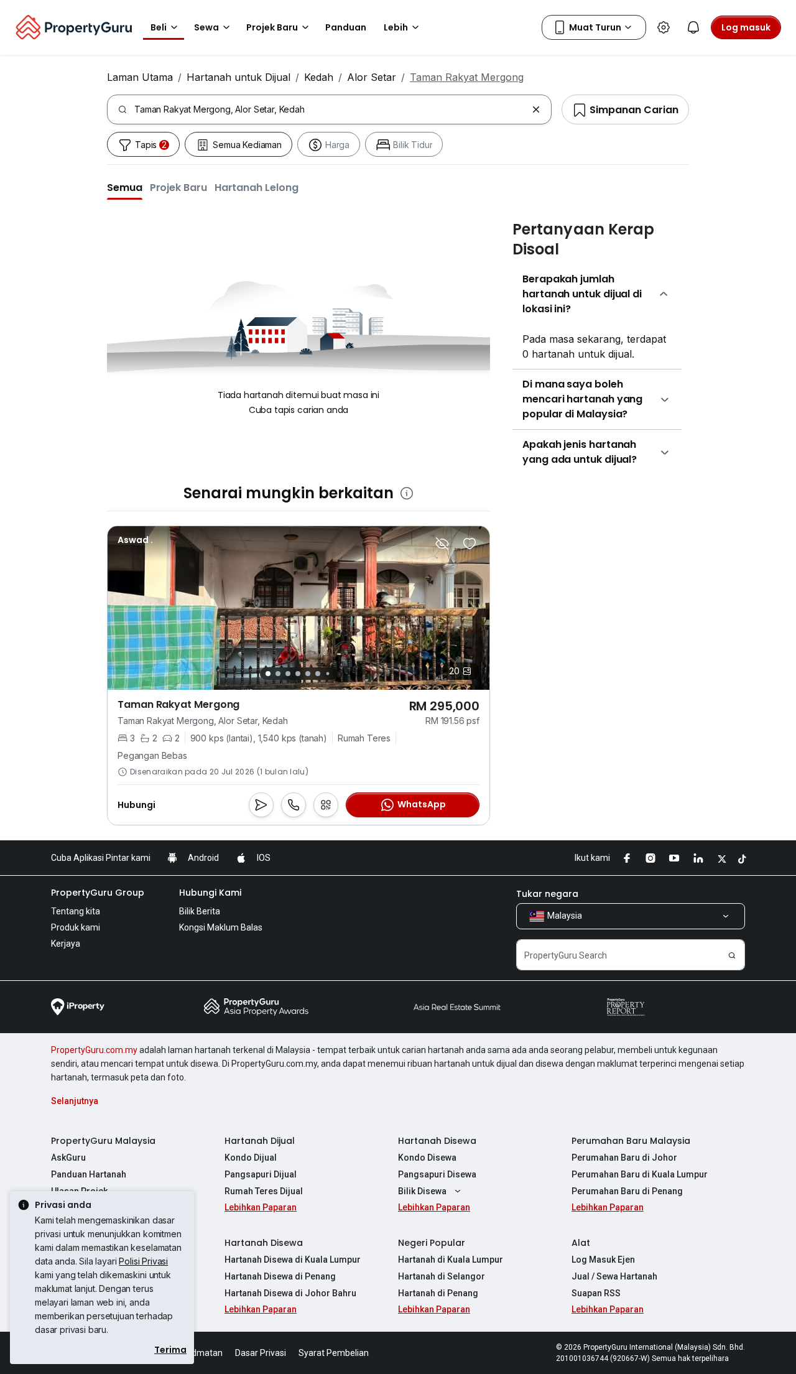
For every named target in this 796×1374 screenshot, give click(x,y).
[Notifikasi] (693, 27)
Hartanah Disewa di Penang (280, 1276)
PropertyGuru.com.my (94, 1050)
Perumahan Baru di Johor (624, 1158)
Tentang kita (75, 911)
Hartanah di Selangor (441, 1276)
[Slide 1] (268, 673)
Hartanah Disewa (437, 1141)
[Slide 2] (277, 673)
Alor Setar (371, 77)
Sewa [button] (206, 27)
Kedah (318, 77)
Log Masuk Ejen (603, 1260)
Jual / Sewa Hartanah (614, 1276)
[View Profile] (135, 540)
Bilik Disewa (422, 1191)
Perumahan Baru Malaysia (631, 1141)
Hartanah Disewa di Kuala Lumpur (292, 1260)
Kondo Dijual (250, 1158)
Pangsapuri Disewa (437, 1174)
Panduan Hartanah (88, 1174)
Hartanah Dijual (259, 1141)
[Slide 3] (287, 673)
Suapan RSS (596, 1293)
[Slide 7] (327, 673)
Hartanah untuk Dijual (238, 77)
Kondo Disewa (427, 1158)
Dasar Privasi (260, 1353)
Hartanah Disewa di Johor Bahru (290, 1293)
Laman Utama (140, 77)
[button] (124, 187)
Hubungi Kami (210, 892)
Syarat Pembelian (333, 1353)
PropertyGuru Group (97, 892)
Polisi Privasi (143, 1261)
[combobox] (330, 109)
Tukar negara (547, 894)
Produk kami (75, 927)
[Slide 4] (297, 673)
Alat (581, 1243)
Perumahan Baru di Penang (627, 1191)
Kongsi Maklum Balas (220, 927)
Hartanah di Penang (438, 1293)
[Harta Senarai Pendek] (469, 544)
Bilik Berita (199, 911)
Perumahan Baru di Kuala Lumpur (640, 1174)
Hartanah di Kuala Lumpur (450, 1260)
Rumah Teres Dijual (263, 1191)
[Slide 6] (317, 673)
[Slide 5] (307, 673)
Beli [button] (158, 27)
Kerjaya (65, 944)
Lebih (396, 27)
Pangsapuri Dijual (260, 1174)
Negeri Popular (431, 1243)
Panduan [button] (345, 27)
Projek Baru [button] (272, 27)
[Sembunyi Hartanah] (442, 544)
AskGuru (68, 1158)
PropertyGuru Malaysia (103, 1141)
